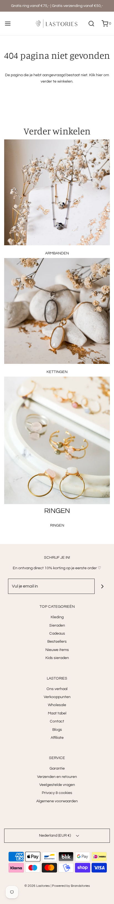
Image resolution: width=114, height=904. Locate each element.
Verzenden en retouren (57, 777)
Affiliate (57, 738)
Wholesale (57, 705)
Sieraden (57, 625)
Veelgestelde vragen (57, 785)
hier (99, 75)
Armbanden (57, 253)
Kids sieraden (57, 658)
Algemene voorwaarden (57, 801)
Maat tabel (57, 713)
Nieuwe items (57, 650)
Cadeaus (57, 633)
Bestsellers (57, 641)
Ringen (57, 525)
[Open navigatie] (7, 23)
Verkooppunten (57, 697)
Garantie (57, 768)
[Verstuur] (102, 586)
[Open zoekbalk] (91, 23)
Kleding (57, 617)
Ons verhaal (57, 689)
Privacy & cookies (57, 793)
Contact (57, 721)
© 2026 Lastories (37, 886)
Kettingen (57, 372)
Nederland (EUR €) (55, 835)
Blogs (57, 730)
